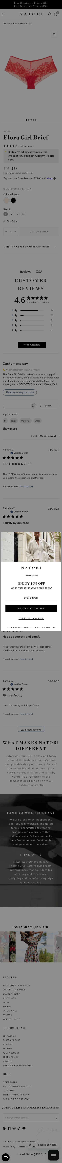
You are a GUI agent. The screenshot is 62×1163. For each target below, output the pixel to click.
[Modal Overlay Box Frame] (31, 581)
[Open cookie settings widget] (6, 1157)
